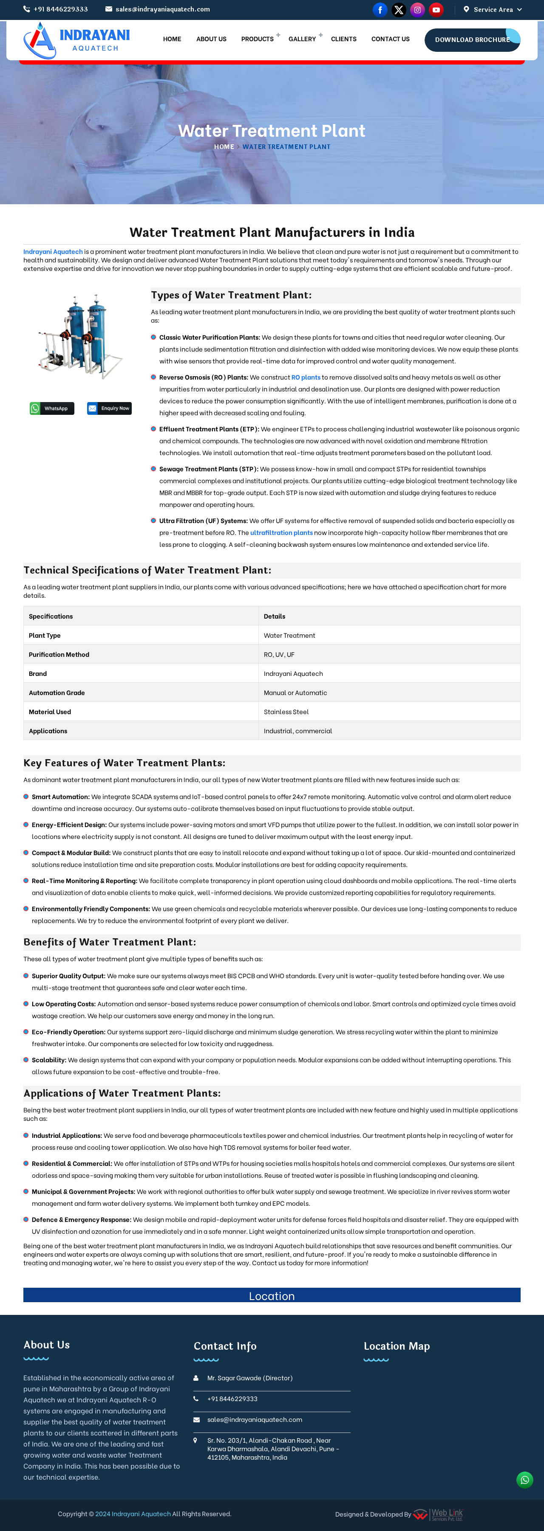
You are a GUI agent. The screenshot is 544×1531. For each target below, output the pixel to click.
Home (224, 147)
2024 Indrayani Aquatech (132, 1513)
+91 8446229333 (61, 9)
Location (272, 1295)
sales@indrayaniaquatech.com (163, 9)
